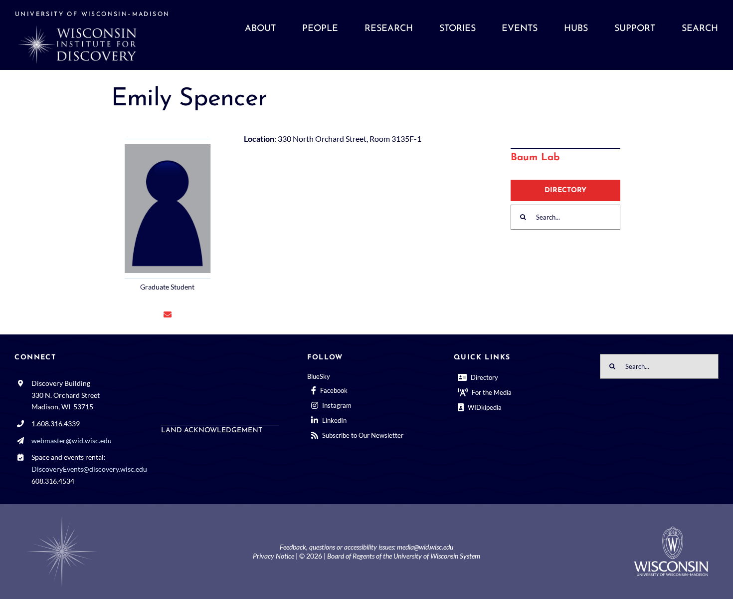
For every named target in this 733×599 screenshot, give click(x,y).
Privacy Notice (273, 556)
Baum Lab (535, 158)
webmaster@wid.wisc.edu (71, 440)
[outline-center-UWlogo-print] (671, 530)
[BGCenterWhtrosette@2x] (61, 518)
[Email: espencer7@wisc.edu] (168, 314)
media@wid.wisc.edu (425, 547)
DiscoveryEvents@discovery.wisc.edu (89, 469)
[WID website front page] (103, 35)
